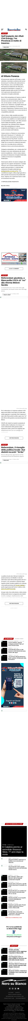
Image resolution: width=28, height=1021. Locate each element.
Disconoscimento (20, 998)
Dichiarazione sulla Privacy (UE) (15, 996)
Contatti (17, 992)
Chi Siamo (10, 992)
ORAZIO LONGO (7, 294)
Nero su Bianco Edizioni (14, 994)
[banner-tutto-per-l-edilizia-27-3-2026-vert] (12, 707)
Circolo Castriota (19, 585)
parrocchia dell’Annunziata (8, 588)
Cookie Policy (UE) (9, 998)
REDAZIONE (6, 47)
